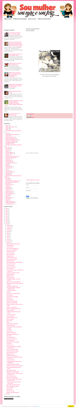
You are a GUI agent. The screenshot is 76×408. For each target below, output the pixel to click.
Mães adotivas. (10, 295)
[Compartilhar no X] (29, 115)
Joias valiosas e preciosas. (12, 338)
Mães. (7, 125)
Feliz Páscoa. (8, 173)
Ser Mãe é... (9, 292)
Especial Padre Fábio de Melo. (12, 139)
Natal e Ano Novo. (9, 153)
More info (37, 406)
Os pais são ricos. (10, 345)
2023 (7, 213)
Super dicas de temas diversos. (12, 156)
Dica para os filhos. (10, 310)
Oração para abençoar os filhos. (13, 272)
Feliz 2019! (8, 179)
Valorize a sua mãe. (10, 391)
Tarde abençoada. (10, 299)
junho (8, 234)
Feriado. (7, 200)
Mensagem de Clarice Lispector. (13, 342)
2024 (7, 211)
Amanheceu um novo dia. (12, 355)
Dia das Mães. (8, 160)
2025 (7, 210)
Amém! (8, 322)
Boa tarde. (8, 148)
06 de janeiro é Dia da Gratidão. (13, 364)
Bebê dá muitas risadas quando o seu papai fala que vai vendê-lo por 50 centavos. (15, 86)
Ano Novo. (8, 170)
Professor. (8, 189)
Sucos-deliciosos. (9, 204)
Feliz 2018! (8, 178)
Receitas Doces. (9, 143)
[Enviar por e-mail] (27, 115)
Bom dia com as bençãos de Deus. (13, 293)
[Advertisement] (26, 24)
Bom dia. (7, 150)
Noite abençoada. (10, 245)
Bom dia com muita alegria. (12, 377)
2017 (7, 222)
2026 (7, 208)
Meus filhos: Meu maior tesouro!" (13, 384)
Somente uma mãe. (10, 265)
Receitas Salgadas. (9, 152)
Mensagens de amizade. (10, 162)
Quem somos (32, 19)
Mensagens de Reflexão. (11, 142)
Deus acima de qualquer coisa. (13, 248)
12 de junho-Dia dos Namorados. (12, 180)
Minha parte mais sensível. (12, 301)
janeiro (8, 242)
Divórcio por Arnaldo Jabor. (12, 302)
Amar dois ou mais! (10, 253)
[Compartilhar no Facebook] (30, 115)
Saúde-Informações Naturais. (12, 134)
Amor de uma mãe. (10, 277)
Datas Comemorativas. (10, 138)
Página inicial (32, 180)
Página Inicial (8, 19)
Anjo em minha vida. (11, 254)
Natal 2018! (8, 174)
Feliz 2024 (8, 198)
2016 (7, 224)
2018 (7, 220)
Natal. (7, 164)
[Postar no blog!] (28, 115)
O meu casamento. (10, 340)
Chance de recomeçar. (11, 314)
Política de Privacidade (19, 19)
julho (8, 233)
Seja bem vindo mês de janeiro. (13, 392)
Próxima (28, 180)
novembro (9, 227)
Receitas (7, 136)
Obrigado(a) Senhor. (11, 274)
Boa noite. (8, 147)
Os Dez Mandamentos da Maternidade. (14, 262)
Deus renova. (9, 335)
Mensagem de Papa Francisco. (13, 334)
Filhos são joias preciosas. (12, 259)
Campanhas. (8, 187)
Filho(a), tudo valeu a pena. (12, 317)
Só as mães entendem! (11, 290)
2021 (7, 216)
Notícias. (7, 165)
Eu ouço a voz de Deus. (11, 267)
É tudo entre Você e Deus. (12, 257)
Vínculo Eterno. (10, 331)
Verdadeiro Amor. (10, 256)
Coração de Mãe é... (11, 316)
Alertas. (7, 196)
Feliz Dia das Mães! (9, 171)
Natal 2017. (8, 159)
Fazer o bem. (9, 329)
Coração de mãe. (10, 247)
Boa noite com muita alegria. (12, 296)
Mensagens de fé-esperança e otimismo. (14, 144)
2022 (7, 214)
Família (7, 133)
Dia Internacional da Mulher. (11, 182)
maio (8, 236)
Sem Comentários (30, 114)
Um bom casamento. (11, 251)
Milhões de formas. (10, 354)
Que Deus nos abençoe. (11, 332)
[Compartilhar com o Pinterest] (31, 115)
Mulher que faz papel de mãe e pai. (14, 308)
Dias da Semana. (9, 197)
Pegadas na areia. (10, 275)
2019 (7, 219)
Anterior (37, 180)
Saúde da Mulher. (9, 166)
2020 (7, 217)
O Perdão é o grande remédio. (13, 351)
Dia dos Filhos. (9, 188)
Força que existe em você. (12, 352)
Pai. (6, 169)
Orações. (7, 155)
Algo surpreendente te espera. (13, 386)
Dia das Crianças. (9, 192)
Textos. (7, 129)
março (8, 239)
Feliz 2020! (8, 195)
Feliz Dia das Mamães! (10, 157)
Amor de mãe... (10, 389)
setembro (9, 230)
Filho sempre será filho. (11, 370)
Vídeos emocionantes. (44, 19)
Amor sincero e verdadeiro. (12, 250)
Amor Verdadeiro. (10, 268)
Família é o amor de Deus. (12, 307)
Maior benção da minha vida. (12, 323)
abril (8, 237)
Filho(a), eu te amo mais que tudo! (13, 281)
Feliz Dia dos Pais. (9, 184)
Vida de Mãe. (9, 298)
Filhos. (7, 128)
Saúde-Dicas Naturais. (10, 137)
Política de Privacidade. (10, 202)
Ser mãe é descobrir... (11, 360)
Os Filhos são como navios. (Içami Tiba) (14, 365)
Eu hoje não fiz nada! (11, 337)
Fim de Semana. (9, 161)
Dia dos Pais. (8, 168)
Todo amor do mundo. (11, 263)
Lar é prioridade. (10, 387)
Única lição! (9, 343)
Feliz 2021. (8, 183)
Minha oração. (10, 320)
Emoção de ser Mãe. (11, 325)
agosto (8, 231)
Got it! (71, 406)
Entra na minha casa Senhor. (12, 349)
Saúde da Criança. (9, 191)
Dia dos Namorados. (10, 193)
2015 (7, 394)
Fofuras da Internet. (10, 201)
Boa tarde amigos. (10, 319)
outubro (8, 228)
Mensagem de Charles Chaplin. (13, 371)
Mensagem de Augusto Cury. (12, 286)
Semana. (7, 186)
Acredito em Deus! (10, 260)
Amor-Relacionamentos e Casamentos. (13, 130)
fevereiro (9, 240)
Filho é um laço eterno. (11, 376)
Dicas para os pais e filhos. (11, 141)
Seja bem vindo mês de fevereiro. (13, 243)
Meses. (7, 151)
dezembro (9, 225)
